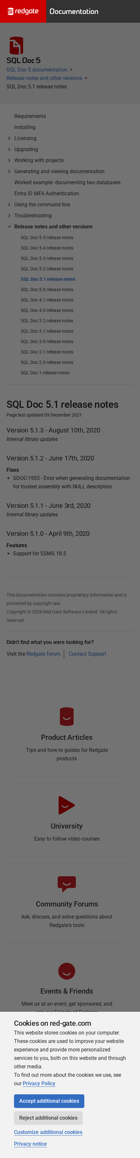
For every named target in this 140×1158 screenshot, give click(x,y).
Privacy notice (30, 1144)
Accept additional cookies (49, 1101)
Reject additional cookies (48, 1118)
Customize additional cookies (48, 1132)
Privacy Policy (39, 1083)
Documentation (73, 11)
